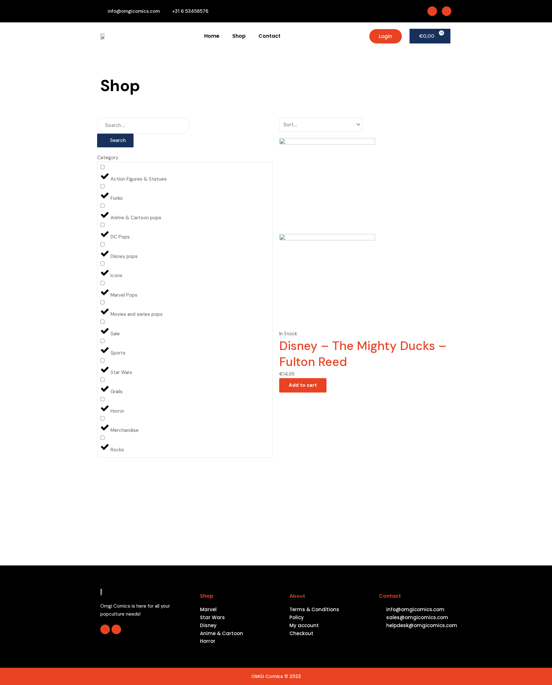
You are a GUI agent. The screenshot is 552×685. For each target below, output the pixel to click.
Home (211, 36)
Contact (269, 36)
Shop (239, 36)
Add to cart (303, 385)
